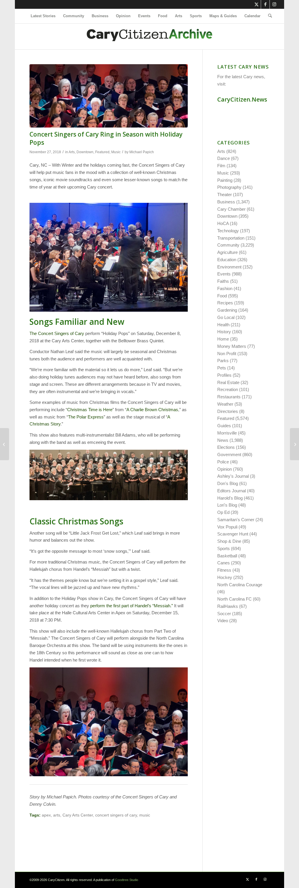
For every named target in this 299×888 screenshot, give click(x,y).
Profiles (224, 375)
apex (46, 815)
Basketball (227, 555)
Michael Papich (141, 152)
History (224, 331)
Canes (223, 562)
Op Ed (223, 512)
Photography (229, 187)
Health (223, 324)
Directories (227, 411)
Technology (228, 230)
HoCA (223, 223)
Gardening (227, 310)
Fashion (224, 288)
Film (221, 165)
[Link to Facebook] (265, 4)
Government (229, 454)
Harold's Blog (230, 498)
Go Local (225, 317)
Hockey (224, 577)
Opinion (224, 469)
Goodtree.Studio (126, 880)
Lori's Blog (227, 505)
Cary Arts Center (77, 815)
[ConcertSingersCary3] (108, 96)
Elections (226, 447)
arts (56, 815)
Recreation (227, 389)
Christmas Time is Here (89, 409)
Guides (224, 425)
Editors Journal (231, 490)
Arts (72, 152)
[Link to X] (256, 4)
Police (223, 461)
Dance (223, 158)
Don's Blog (227, 483)
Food (222, 295)
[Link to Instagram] (274, 4)
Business (226, 201)
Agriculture (227, 252)
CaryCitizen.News (242, 99)
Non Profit (226, 353)
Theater (224, 194)
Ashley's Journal (233, 476)
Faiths (223, 281)
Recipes (225, 302)
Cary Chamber (231, 209)
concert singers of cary (116, 815)
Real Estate (228, 382)
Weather (225, 404)
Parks (223, 360)
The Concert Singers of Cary (56, 333)
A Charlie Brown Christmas (152, 409)
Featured (102, 152)
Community (228, 245)
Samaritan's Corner (235, 519)
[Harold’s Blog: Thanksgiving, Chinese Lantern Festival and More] (4, 444)
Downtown (85, 152)
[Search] (268, 16)
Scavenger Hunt (232, 533)
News (222, 440)
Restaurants (229, 396)
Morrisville (227, 432)
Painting (224, 180)
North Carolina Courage (239, 584)
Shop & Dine (229, 541)
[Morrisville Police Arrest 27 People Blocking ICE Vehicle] (294, 444)
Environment (229, 266)
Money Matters (231, 346)
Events (224, 273)
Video (222, 620)
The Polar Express (86, 416)
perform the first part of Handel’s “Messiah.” (131, 605)
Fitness (224, 570)
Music (116, 152)
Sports (223, 548)
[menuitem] (43, 16)
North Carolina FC (234, 598)
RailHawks (227, 606)
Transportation (230, 237)
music (144, 815)
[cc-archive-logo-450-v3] (149, 36)
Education (226, 259)
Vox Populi (227, 526)
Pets (221, 367)
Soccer (224, 613)
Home (223, 338)
